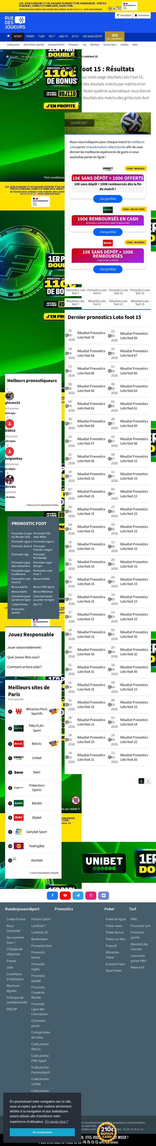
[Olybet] (33, 817)
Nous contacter (13, 928)
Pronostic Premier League (42, 548)
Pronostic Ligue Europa (42, 564)
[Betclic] (33, 743)
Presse (11, 961)
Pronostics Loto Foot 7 (42, 572)
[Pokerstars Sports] (33, 787)
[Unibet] (33, 758)
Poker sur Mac (116, 939)
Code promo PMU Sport (40, 1058)
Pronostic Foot (29, 523)
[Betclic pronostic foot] (108, 243)
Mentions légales (13, 988)
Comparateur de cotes (41, 1035)
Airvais (10, 486)
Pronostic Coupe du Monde (38, 992)
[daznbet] (33, 860)
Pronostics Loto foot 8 (97, 291)
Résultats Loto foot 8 (97, 302)
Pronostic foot (41, 945)
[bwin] (33, 772)
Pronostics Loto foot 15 (140, 291)
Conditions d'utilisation (15, 977)
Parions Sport (41, 919)
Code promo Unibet (40, 1082)
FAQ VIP (11, 1009)
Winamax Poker (112, 955)
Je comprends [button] (42, 1132)
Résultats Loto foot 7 (75, 302)
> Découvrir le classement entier (42, 505)
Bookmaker (39, 939)
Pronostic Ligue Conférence (21, 572)
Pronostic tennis (38, 955)
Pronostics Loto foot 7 (75, 291)
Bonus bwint (19, 592)
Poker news (114, 926)
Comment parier (38, 1023)
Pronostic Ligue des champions (21, 564)
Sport (18, 36)
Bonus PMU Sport (43, 587)
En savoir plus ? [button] (56, 1121)
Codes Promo (20, 605)
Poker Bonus (115, 932)
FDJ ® (52, 36)
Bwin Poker (114, 970)
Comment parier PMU (138, 958)
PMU (134, 919)
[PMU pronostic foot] (108, 210)
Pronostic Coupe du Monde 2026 (22, 535)
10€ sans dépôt (93, 36)
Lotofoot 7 (38, 926)
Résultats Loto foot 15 (140, 302)
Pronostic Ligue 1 (22, 542)
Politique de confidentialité (16, 1000)
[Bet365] (33, 803)
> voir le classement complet (44, 873)
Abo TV (37, 605)
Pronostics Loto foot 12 (118, 291)
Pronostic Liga (20, 554)
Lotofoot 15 (39, 932)
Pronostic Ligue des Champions (39, 1009)
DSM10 (10, 430)
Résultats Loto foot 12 (118, 302)
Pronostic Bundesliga (40, 556)
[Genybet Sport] (33, 831)
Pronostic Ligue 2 (43, 542)
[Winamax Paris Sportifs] (33, 711)
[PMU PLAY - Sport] (33, 728)
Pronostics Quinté (18, 611)
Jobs (9, 967)
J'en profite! (107, 198)
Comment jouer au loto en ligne (21, 598)
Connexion (144, 15)
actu (75, 36)
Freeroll (111, 945)
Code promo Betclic (40, 1047)
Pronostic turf (140, 926)
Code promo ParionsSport (40, 1070)
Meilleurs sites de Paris (29, 691)
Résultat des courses (139, 947)
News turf (137, 967)
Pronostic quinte (137, 935)
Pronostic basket (38, 978)
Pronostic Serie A (22, 546)
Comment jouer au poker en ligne (43, 598)
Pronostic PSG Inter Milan (41, 535)
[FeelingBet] (33, 846)
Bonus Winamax (43, 592)
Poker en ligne (116, 919)
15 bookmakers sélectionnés (106, 147)
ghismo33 (12, 402)
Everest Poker (115, 964)
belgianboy (13, 458)
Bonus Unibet (41, 579)
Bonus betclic (20, 587)
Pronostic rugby (38, 967)
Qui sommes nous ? (15, 940)
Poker (30, 36)
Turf (41, 36)
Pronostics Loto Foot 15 (21, 580)
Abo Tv (63, 36)
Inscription (125, 15)
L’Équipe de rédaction (14, 952)
